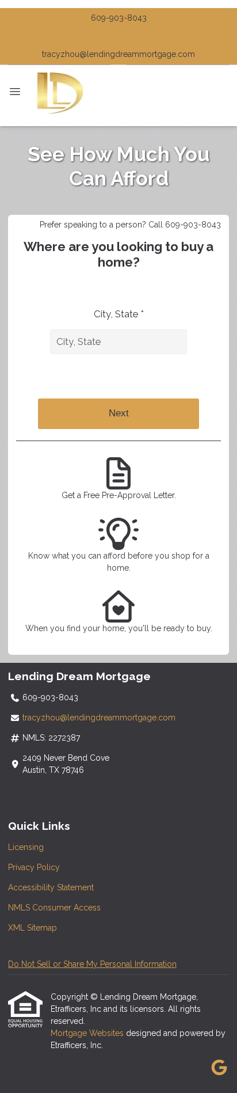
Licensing (26, 847)
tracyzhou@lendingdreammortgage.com (118, 54)
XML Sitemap (32, 927)
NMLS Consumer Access (54, 907)
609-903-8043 (119, 17)
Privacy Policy (34, 867)
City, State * (119, 314)
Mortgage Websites (88, 1033)
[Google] (219, 1068)
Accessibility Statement (51, 887)
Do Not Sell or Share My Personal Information (92, 964)
